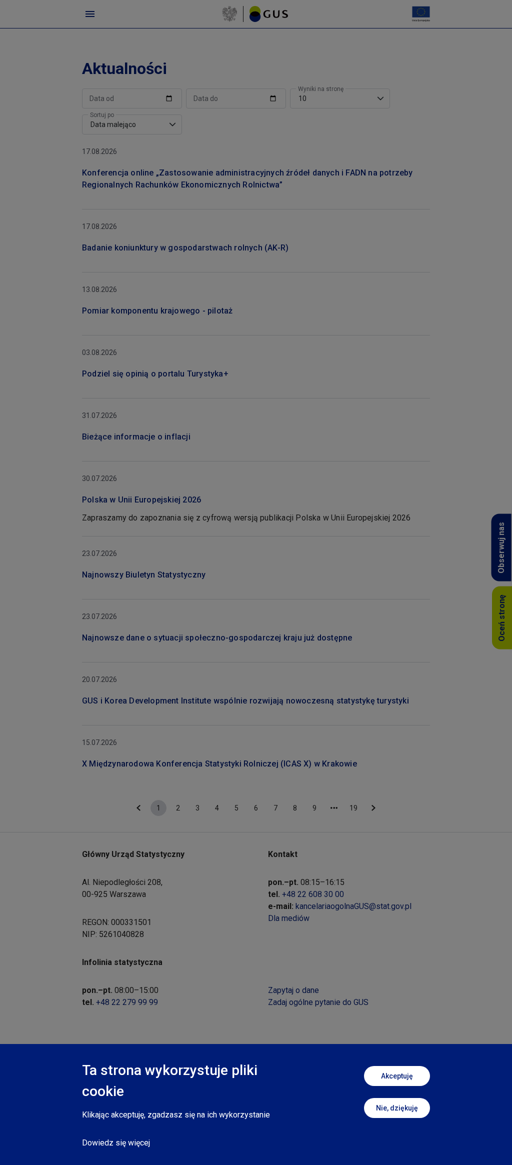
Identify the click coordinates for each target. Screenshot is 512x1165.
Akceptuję (397, 1076)
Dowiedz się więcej (116, 1143)
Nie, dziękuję (397, 1108)
